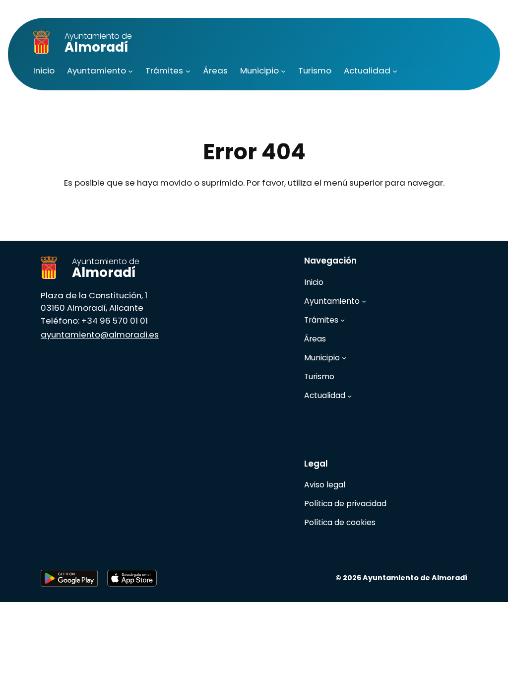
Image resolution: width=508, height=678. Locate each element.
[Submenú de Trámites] (188, 70)
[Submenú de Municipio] (283, 70)
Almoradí (98, 43)
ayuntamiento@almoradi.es (100, 334)
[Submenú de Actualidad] (394, 70)
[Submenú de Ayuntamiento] (130, 70)
